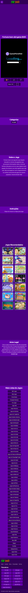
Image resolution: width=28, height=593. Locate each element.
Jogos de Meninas (14, 468)
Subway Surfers (14, 548)
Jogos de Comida (14, 434)
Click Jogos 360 (17, 578)
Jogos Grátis (14, 554)
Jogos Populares (14, 537)
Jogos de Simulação (14, 494)
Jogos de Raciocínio (14, 491)
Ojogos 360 (6, 578)
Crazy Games (14, 397)
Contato (6, 564)
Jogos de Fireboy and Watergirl (14, 454)
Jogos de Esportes (14, 448)
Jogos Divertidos (14, 511)
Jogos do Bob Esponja (14, 517)
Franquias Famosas (14, 399)
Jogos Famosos (14, 528)
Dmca (10, 564)
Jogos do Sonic (14, 526)
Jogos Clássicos (14, 408)
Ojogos (14, 543)
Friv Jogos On (6, 584)
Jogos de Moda (14, 477)
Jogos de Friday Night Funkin (14, 457)
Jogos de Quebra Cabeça (14, 488)
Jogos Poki (14, 534)
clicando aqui (14, 354)
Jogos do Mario (14, 523)
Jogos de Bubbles (14, 425)
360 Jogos (17, 570)
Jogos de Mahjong (14, 465)
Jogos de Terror (14, 503)
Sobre (2, 564)
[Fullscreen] (17, 84)
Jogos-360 (17, 573)
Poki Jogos (6, 581)
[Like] (14, 79)
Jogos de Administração (14, 420)
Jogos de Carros (14, 428)
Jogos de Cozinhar (14, 440)
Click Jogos (14, 394)
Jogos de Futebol (14, 460)
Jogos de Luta (14, 463)
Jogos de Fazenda (14, 451)
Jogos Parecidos (6, 587)
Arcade (14, 122)
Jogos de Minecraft (14, 474)
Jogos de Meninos (14, 471)
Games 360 (17, 575)
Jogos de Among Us (14, 422)
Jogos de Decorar (14, 442)
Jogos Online (14, 551)
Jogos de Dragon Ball (14, 445)
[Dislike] (21, 79)
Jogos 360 (14, 405)
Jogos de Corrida (14, 437)
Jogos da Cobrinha (14, 411)
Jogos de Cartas (14, 431)
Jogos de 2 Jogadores (14, 414)
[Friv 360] (15, 2)
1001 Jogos (14, 391)
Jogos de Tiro (14, 505)
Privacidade (15, 564)
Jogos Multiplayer (14, 531)
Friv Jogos (14, 402)
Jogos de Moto (14, 480)
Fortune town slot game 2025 (14, 37)
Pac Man (14, 546)
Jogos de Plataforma (14, 485)
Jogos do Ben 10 (14, 514)
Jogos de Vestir (14, 508)
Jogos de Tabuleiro (14, 497)
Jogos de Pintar (14, 483)
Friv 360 (6, 570)
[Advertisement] (14, 19)
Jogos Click (17, 581)
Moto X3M (14, 540)
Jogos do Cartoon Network (14, 520)
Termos (20, 564)
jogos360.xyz (17, 584)
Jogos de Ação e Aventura (14, 417)
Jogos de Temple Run (14, 500)
